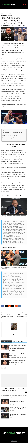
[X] (6, 306)
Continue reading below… (9, 138)
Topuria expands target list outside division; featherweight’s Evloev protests (17, 355)
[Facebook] (2, 306)
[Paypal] (14, 335)
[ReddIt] (9, 306)
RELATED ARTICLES (6, 341)
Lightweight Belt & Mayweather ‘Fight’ (12, 132)
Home (2, 13)
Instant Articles (8, 13)
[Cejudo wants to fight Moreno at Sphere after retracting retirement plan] (5, 362)
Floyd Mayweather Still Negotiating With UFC (21, 315)
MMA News (10, 15)
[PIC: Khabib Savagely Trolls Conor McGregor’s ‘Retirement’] (14, 380)
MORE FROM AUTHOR (18, 341)
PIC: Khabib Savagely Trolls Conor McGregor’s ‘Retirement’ (12, 389)
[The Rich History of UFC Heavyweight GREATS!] (5, 415)
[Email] (12, 306)
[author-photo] (14, 330)
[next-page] (5, 368)
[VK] (19, 306)
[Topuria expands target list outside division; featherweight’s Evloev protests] (5, 355)
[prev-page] (2, 368)
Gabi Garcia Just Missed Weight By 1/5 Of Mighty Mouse (7, 316)
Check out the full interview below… (11, 135)
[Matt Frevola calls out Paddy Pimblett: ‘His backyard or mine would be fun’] (5, 401)
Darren (2, 392)
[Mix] (16, 306)
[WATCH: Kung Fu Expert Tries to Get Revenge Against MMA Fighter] (5, 409)
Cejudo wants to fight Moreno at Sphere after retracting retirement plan (17, 362)
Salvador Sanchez (6, 25)
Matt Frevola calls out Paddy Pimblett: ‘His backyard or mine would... (17, 402)
